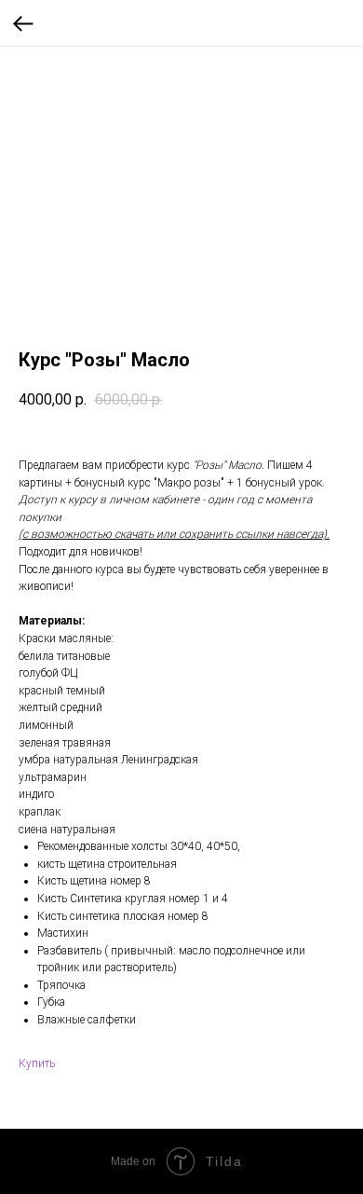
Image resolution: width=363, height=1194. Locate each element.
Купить (37, 1063)
